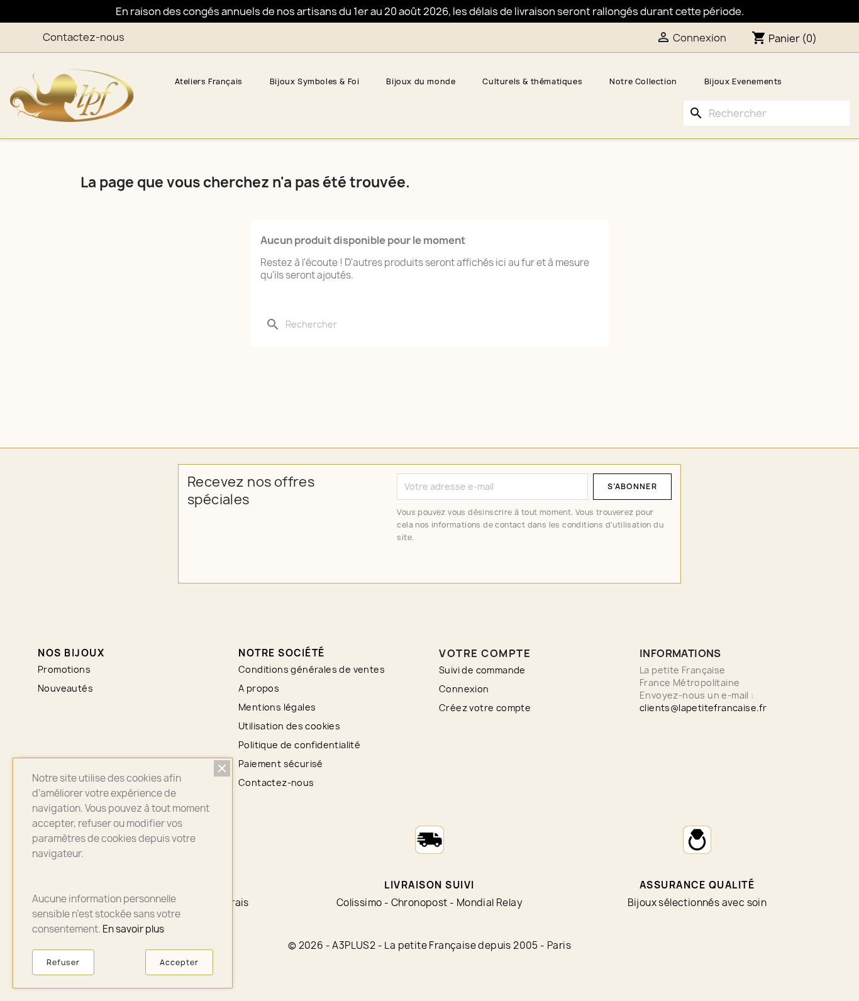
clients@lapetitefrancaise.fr (703, 708)
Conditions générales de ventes (311, 669)
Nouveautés (65, 688)
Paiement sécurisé (280, 764)
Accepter (179, 962)
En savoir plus (133, 929)
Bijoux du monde (420, 81)
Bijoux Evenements (743, 81)
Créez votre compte (485, 708)
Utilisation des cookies (289, 726)
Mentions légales (277, 707)
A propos (258, 688)
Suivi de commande (482, 670)
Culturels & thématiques (532, 81)
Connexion (464, 689)
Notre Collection (643, 81)
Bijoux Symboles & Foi (315, 81)
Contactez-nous (84, 37)
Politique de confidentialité (299, 745)
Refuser (63, 962)
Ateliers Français (209, 81)
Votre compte (485, 653)
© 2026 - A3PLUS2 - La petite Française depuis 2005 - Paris (429, 945)
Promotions (64, 669)
